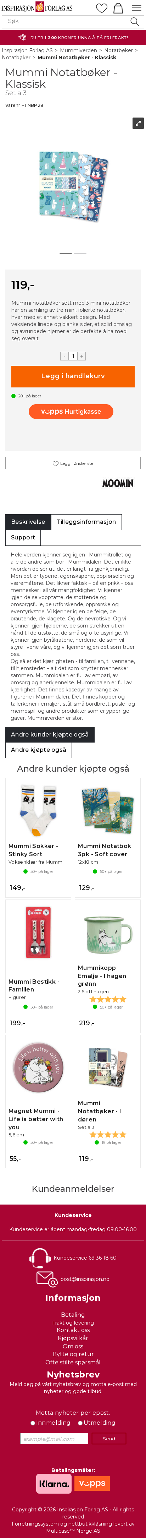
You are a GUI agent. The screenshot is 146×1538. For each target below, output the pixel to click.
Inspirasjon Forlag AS (27, 50)
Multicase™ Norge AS (73, 1531)
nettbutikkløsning (90, 1524)
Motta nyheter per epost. (73, 1412)
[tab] (28, 522)
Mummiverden (78, 50)
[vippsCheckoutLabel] (73, 411)
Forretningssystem (35, 1524)
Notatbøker (118, 50)
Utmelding (100, 1422)
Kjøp (73, 376)
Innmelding (53, 1422)
